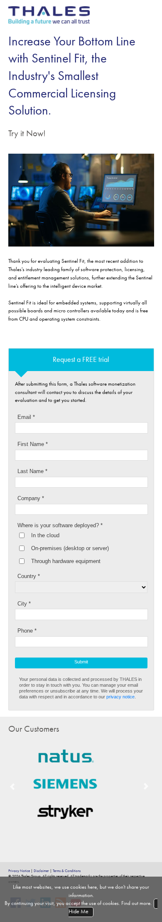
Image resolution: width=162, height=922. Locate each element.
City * (24, 604)
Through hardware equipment (66, 561)
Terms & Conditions (67, 870)
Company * (30, 498)
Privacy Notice (19, 870)
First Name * (32, 444)
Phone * (27, 631)
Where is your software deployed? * (60, 525)
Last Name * (32, 471)
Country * (28, 576)
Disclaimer (41, 870)
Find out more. (136, 903)
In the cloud (45, 535)
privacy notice (120, 696)
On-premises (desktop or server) (70, 548)
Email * (26, 417)
